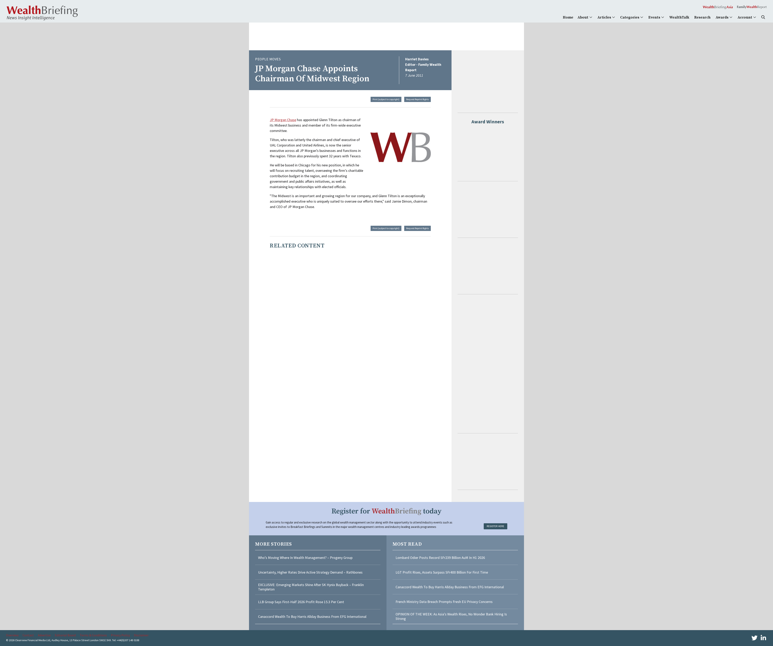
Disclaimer (141, 635)
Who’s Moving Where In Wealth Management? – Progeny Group (305, 557)
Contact (28, 635)
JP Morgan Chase (283, 119)
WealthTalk (679, 17)
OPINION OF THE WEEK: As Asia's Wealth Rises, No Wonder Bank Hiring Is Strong (451, 616)
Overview (12, 635)
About (583, 17)
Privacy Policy (120, 635)
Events (654, 17)
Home (568, 17)
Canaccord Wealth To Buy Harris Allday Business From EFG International (312, 616)
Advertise (44, 635)
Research (702, 17)
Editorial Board (65, 635)
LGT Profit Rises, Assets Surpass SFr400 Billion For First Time (442, 572)
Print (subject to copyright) (386, 99)
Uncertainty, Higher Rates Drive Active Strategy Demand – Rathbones (310, 572)
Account (745, 17)
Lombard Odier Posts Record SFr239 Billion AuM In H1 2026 (440, 557)
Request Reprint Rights (417, 99)
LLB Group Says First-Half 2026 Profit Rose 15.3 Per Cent (301, 602)
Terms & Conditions (93, 635)
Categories (630, 17)
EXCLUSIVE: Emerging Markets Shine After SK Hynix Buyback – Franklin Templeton (311, 586)
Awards (722, 17)
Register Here (495, 526)
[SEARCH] (763, 17)
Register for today (387, 511)
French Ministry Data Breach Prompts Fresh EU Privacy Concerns (444, 601)
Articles (604, 17)
